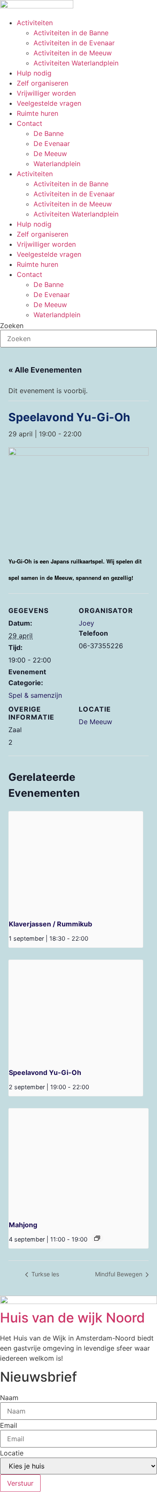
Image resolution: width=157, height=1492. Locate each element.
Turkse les (44, 1274)
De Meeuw (50, 153)
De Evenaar (51, 143)
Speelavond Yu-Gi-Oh (45, 1072)
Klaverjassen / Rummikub (50, 924)
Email (8, 1425)
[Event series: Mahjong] (97, 1238)
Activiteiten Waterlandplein (75, 63)
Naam (9, 1397)
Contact (29, 123)
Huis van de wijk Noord (72, 1317)
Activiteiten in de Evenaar (74, 43)
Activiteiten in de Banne (70, 33)
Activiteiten (35, 22)
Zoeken (11, 325)
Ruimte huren (37, 113)
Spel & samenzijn (35, 695)
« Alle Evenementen (45, 369)
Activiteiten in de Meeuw (72, 53)
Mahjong (23, 1225)
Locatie (11, 1453)
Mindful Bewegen (119, 1274)
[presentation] (76, 861)
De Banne (48, 133)
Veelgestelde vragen (49, 103)
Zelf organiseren (42, 83)
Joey (86, 623)
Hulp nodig (34, 73)
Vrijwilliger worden (46, 93)
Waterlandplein (56, 163)
